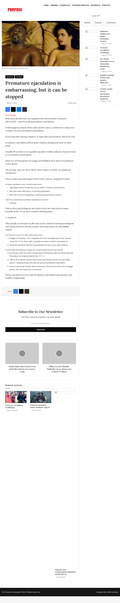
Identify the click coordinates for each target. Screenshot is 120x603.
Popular (98, 23)
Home (46, 5)
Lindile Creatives (112, 592)
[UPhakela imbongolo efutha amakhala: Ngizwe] (40, 397)
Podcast (106, 5)
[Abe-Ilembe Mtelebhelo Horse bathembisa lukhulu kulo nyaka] (91, 62)
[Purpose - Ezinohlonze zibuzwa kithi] (15, 10)
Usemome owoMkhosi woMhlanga (14, 406)
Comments (111, 23)
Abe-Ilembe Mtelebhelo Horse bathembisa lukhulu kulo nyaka (107, 64)
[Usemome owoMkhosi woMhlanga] (16, 397)
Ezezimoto (95, 5)
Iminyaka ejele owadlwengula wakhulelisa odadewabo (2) (65, 572)
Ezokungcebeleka (80, 5)
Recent (87, 23)
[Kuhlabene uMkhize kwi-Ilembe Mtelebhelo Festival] (91, 34)
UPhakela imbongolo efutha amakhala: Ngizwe (40, 406)
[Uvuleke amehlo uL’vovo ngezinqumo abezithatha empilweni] (91, 92)
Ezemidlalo (65, 5)
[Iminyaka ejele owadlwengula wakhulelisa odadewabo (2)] (65, 479)
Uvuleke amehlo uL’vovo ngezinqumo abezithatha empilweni (106, 94)
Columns (10, 77)
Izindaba (54, 5)
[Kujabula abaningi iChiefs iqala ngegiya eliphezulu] (91, 78)
